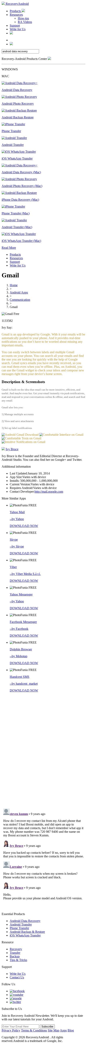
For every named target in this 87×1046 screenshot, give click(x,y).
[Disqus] (43, 749)
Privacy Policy (11, 1030)
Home (14, 285)
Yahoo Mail (17, 512)
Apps (63, 1030)
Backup (15, 956)
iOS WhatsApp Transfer (25, 935)
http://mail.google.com (49, 491)
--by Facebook (19, 628)
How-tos (23, 18)
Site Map (53, 1030)
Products (16, 11)
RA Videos (25, 22)
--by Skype (17, 546)
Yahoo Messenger (21, 594)
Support (15, 25)
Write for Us (17, 29)
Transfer (15, 952)
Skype (14, 539)
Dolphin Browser (21, 649)
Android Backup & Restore (27, 931)
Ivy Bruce (12, 449)
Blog (71, 1030)
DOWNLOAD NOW (24, 526)
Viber (13, 567)
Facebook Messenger (23, 622)
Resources (16, 14)
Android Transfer (21, 924)
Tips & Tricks (18, 960)
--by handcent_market (24, 683)
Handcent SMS (19, 676)
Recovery (16, 949)
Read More (9, 247)
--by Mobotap (18, 656)
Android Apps (19, 292)
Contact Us (17, 977)
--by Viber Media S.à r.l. (25, 574)
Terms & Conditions (34, 1030)
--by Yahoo (17, 519)
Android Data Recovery (25, 921)
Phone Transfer (19, 928)
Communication (20, 299)
